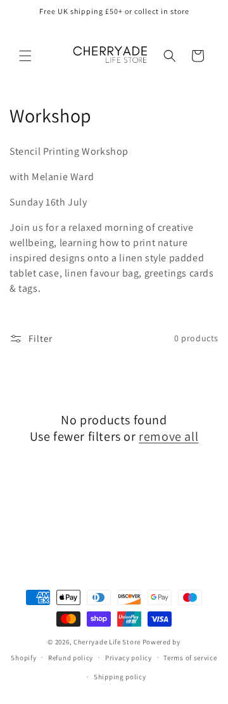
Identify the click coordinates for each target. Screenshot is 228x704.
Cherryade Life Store (107, 641)
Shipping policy (120, 676)
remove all (168, 436)
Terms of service (190, 657)
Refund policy (70, 657)
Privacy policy (128, 657)
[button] (25, 56)
